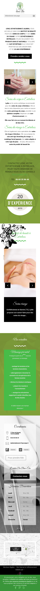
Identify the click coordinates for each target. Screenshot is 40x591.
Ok (20, 588)
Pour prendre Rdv (16, 458)
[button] (32, 82)
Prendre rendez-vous (20, 56)
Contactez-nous (20, 476)
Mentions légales (9, 567)
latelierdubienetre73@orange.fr (19, 443)
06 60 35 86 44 (22, 179)
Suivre (13, 449)
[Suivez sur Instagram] (20, 449)
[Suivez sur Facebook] (7, 449)
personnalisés (20, 174)
